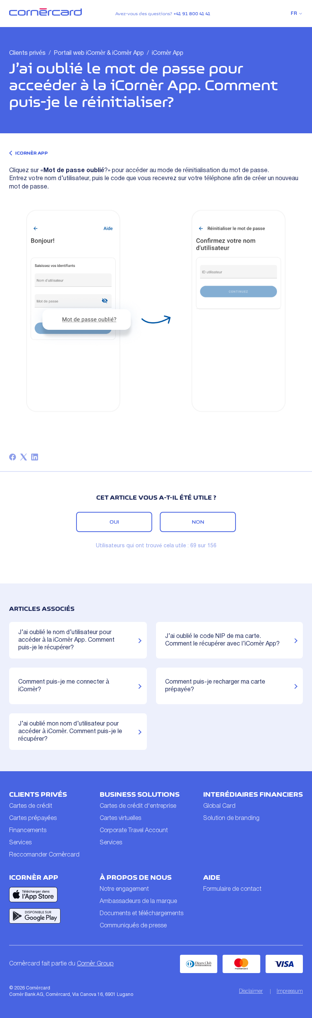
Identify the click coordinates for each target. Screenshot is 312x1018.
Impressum (290, 991)
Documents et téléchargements (141, 913)
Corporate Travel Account (134, 830)
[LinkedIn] (34, 457)
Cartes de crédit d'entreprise (138, 806)
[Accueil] (45, 14)
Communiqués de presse (133, 926)
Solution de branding (231, 818)
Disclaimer (251, 991)
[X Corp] (23, 457)
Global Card (219, 806)
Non (198, 522)
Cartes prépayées (33, 818)
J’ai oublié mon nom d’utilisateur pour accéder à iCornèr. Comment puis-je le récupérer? (70, 731)
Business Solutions (140, 794)
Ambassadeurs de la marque (138, 901)
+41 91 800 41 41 (192, 13)
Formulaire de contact (232, 889)
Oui (114, 522)
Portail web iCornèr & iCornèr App (99, 53)
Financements (27, 830)
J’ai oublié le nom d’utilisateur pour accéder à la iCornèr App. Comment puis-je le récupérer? (66, 640)
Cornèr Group (95, 964)
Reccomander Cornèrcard (44, 855)
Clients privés (27, 53)
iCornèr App (167, 53)
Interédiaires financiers (253, 794)
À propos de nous (136, 877)
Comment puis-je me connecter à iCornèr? (63, 685)
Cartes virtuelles (120, 818)
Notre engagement (124, 889)
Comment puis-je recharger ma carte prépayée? (215, 685)
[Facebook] (12, 457)
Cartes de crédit (30, 806)
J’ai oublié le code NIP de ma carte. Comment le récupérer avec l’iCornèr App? (222, 640)
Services (20, 842)
